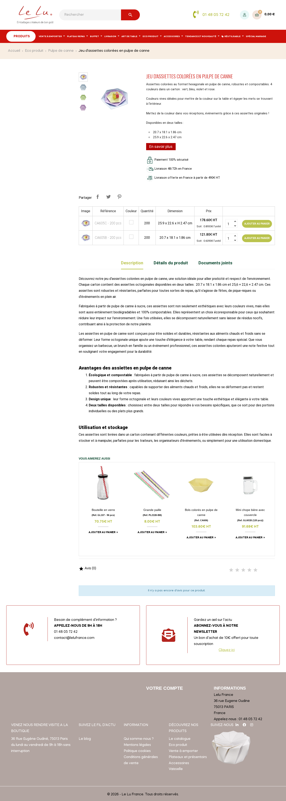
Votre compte (164, 688)
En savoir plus (161, 146)
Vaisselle (176, 769)
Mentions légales (137, 745)
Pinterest (119, 196)
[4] (249, 570)
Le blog (85, 739)
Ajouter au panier (257, 223)
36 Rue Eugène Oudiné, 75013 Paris (39, 739)
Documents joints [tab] (215, 262)
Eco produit (178, 745)
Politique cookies (137, 751)
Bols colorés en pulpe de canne (201, 514)
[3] (243, 570)
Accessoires (179, 763)
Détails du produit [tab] (171, 262)
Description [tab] (132, 262)
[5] (255, 570)
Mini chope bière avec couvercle (250, 514)
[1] (231, 570)
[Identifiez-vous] (244, 14)
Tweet (108, 196)
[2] (237, 570)
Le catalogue (180, 739)
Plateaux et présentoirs (188, 757)
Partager (97, 196)
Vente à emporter (183, 751)
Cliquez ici (227, 650)
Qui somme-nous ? (139, 739)
